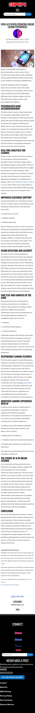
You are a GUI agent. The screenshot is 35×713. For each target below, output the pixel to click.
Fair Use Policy (5, 584)
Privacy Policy (6, 696)
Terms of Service (7, 704)
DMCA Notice (15, 584)
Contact (3, 683)
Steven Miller (13, 39)
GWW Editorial (17, 605)
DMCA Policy (5, 691)
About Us (3, 687)
